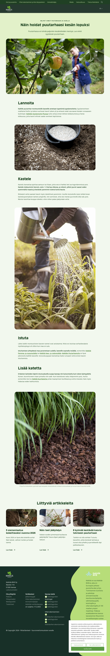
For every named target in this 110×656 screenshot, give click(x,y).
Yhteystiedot (10, 599)
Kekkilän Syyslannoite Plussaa (37, 114)
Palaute (9, 597)
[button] (102, 2)
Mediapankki (10, 602)
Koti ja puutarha (11, 2)
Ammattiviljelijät (31, 602)
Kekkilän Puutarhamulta (71, 353)
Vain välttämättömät (95, 645)
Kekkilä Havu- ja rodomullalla (50, 353)
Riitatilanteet (25, 630)
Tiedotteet (10, 604)
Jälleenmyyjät (30, 597)
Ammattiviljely (51, 2)
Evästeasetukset (78, 645)
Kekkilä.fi (13, 8)
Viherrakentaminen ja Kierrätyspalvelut (32, 2)
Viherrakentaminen (32, 599)
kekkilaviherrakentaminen (54, 617)
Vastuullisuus (80, 2)
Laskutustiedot (11, 590)
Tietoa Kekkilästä (93, 2)
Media (71, 2)
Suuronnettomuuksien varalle (43, 630)
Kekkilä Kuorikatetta (39, 379)
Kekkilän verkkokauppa (34, 604)
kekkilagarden (52, 597)
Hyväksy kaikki (88, 649)
